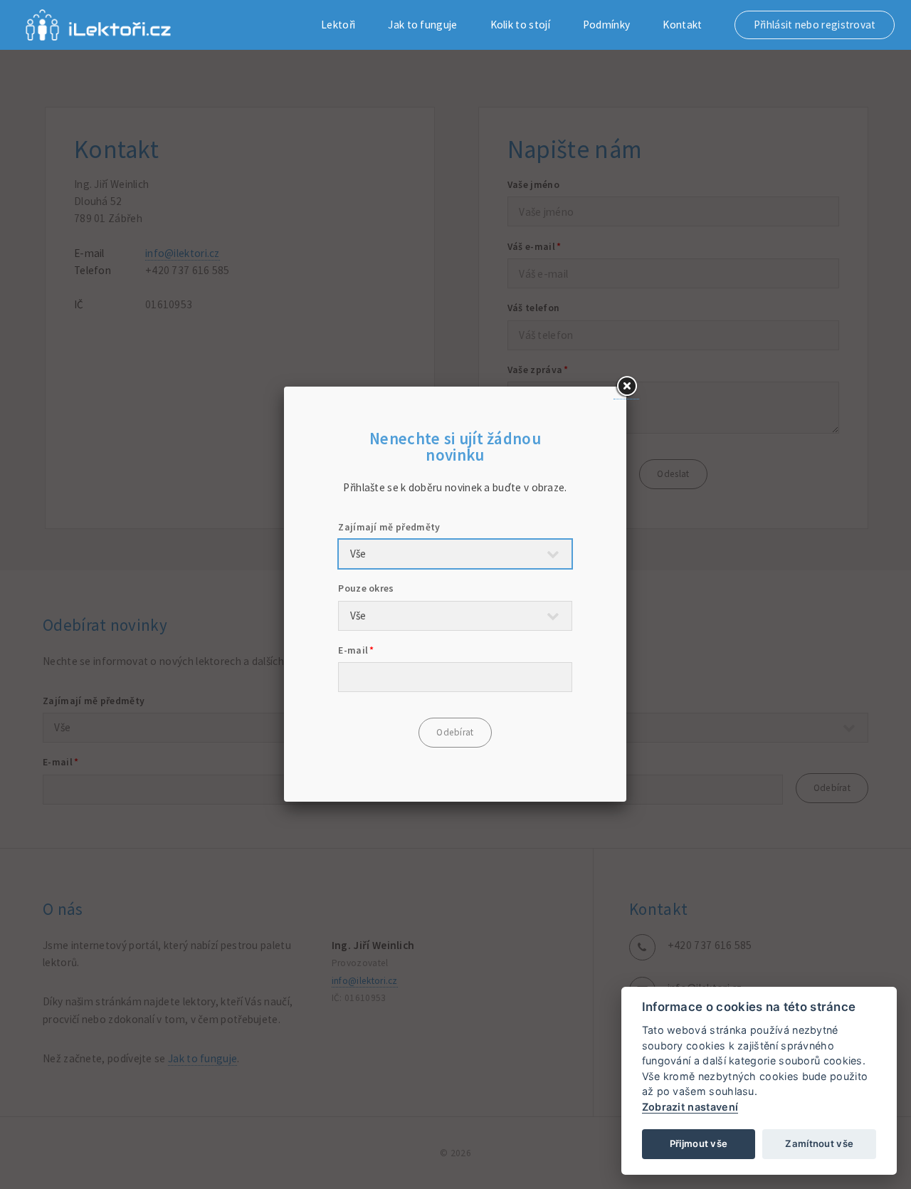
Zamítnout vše (819, 1143)
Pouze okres (366, 588)
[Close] (626, 386)
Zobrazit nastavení (690, 1107)
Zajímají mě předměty (389, 526)
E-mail (353, 650)
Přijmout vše (699, 1143)
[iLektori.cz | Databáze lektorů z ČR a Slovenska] (98, 25)
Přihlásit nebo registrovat (815, 24)
